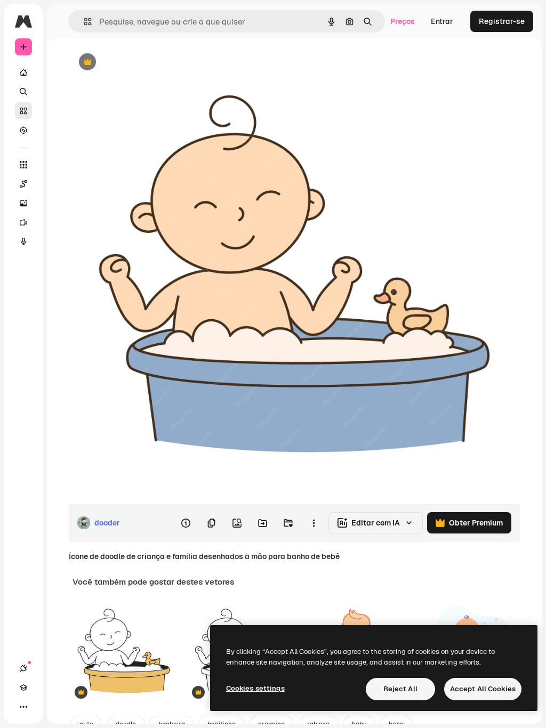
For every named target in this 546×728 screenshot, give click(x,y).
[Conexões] (23, 668)
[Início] (23, 72)
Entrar (442, 21)
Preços (402, 21)
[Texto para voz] (23, 241)
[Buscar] (23, 91)
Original (136, 63)
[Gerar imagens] (23, 203)
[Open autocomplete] (83, 22)
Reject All (400, 688)
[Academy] (23, 687)
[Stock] (23, 110)
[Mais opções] (313, 522)
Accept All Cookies (483, 688)
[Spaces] (23, 183)
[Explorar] (23, 130)
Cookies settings (255, 688)
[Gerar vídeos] (23, 222)
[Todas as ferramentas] (23, 164)
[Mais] (23, 706)
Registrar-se (502, 21)
